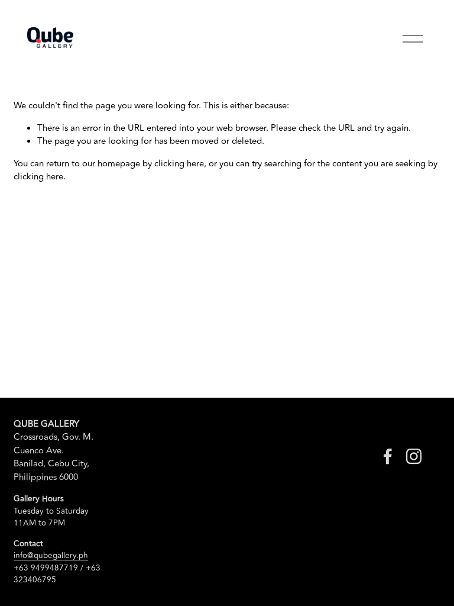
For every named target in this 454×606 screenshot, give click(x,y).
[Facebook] (388, 456)
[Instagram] (414, 456)
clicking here (179, 163)
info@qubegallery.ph (51, 556)
